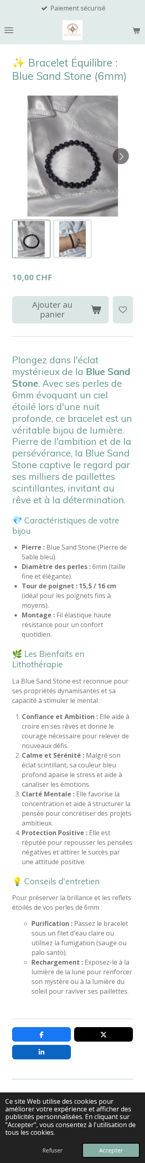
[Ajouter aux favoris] (123, 309)
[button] (31, 239)
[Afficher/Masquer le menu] (9, 30)
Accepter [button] (111, 1150)
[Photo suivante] (121, 156)
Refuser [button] (52, 1150)
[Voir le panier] (136, 30)
